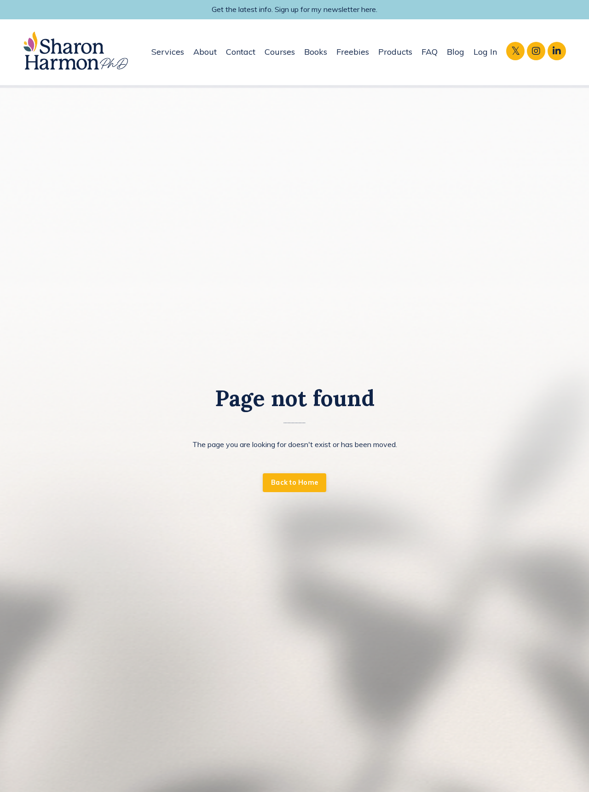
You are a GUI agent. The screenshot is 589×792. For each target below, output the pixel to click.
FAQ (430, 51)
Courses (280, 51)
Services (167, 51)
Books (315, 51)
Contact (240, 51)
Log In (485, 51)
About (205, 51)
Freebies (352, 51)
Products (395, 51)
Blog (455, 51)
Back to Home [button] (294, 482)
